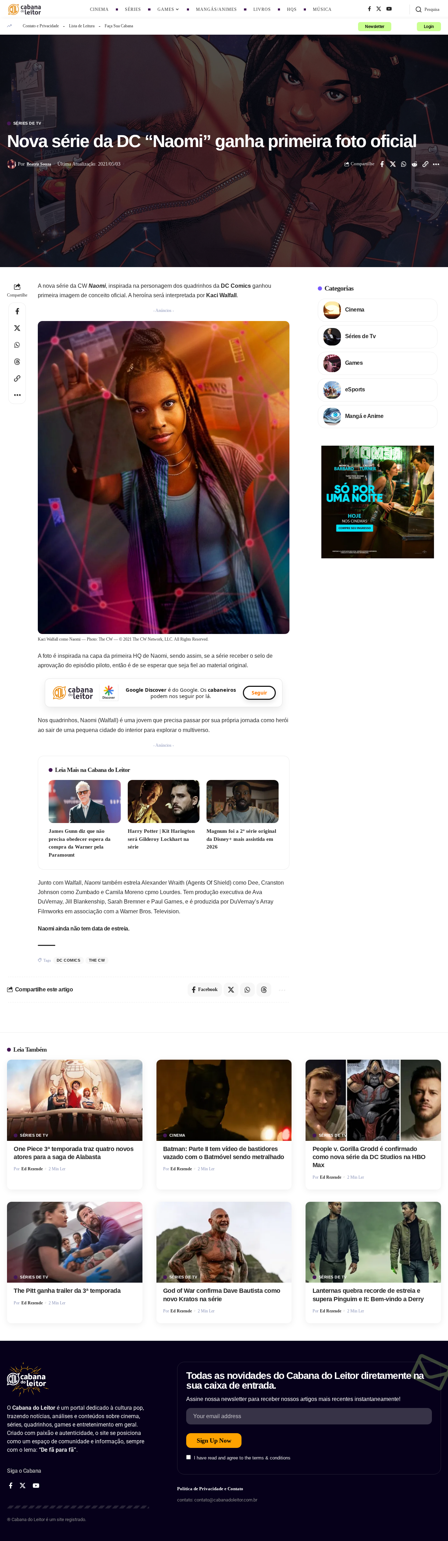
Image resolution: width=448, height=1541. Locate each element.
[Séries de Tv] (332, 337)
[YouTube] (389, 9)
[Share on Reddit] (414, 164)
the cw (97, 960)
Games (354, 363)
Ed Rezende (32, 1168)
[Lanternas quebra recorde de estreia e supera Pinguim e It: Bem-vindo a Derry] (373, 1242)
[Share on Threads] (17, 361)
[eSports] (332, 390)
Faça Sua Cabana (119, 25)
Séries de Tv (27, 123)
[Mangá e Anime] (332, 416)
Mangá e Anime (364, 416)
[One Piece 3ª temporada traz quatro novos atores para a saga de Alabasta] (74, 1100)
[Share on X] (393, 164)
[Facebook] (369, 9)
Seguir (259, 692)
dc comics (68, 960)
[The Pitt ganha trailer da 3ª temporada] (74, 1242)
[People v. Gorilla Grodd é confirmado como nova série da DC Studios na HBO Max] (373, 1100)
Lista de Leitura (81, 25)
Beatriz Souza (39, 164)
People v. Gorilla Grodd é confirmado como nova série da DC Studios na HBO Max (369, 1157)
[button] (427, 9)
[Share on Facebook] (382, 164)
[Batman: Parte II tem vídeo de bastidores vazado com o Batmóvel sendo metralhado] (224, 1100)
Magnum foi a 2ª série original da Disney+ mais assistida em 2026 (241, 839)
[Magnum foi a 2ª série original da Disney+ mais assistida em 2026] (242, 801)
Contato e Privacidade (41, 25)
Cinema (354, 310)
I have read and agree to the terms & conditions (242, 1457)
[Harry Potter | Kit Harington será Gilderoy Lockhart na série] (164, 801)
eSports (355, 389)
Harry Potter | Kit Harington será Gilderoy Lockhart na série (161, 839)
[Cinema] (332, 310)
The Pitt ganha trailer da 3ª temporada (67, 1290)
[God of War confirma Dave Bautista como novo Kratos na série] (224, 1242)
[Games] (332, 363)
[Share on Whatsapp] (403, 164)
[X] (378, 9)
